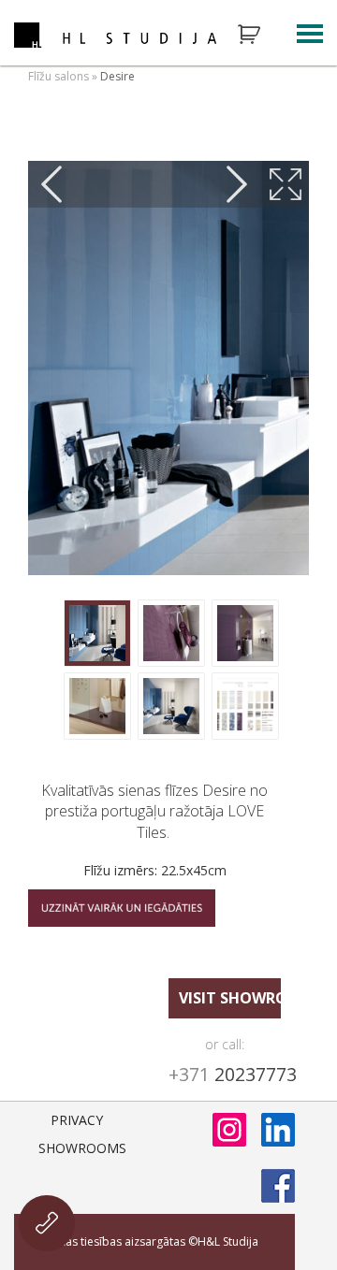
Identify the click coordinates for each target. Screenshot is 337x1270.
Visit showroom (230, 998)
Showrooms (82, 1148)
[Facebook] (278, 1186)
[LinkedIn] (278, 1130)
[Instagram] (229, 1130)
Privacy (77, 1120)
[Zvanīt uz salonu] (47, 1223)
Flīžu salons (58, 76)
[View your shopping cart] (261, 35)
